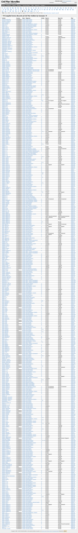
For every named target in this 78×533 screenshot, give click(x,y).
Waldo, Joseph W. (6, 72)
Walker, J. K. (5, 154)
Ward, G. (4, 298)
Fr (47, 8)
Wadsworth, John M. (6, 42)
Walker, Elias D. (5, 120)
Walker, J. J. (5, 152)
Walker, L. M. (5, 186)
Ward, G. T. (4, 299)
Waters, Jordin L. (6, 426)
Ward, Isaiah (5, 310)
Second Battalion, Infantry (31, 23)
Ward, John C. (5, 326)
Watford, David (5, 441)
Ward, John (4, 320)
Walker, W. (4, 207)
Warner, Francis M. (6, 362)
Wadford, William (6, 35)
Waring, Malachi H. (6, 356)
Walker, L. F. (5, 184)
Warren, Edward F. (6, 366)
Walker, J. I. (4, 151)
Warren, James (5, 374)
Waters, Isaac (5, 415)
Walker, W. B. (5, 208)
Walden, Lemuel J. (6, 64)
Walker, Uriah (5, 204)
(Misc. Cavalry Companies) (32, 52)
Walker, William (5, 212)
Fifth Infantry (28, 28)
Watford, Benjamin (6, 440)
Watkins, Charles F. (6, 450)
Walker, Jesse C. (6, 175)
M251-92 (73, 41)
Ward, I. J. (4, 306)
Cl (28, 8)
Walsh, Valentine (5, 263)
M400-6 (72, 270)
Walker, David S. (5, 112)
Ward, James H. (5, 318)
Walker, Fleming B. (6, 123)
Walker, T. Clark (5, 201)
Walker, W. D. (5, 209)
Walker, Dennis (5, 114)
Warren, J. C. (5, 369)
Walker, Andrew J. (6, 96)
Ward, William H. (5, 346)
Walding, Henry (5, 67)
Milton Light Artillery (30, 275)
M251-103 (73, 33)
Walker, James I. (6, 169)
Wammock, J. (5, 281)
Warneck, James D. (6, 360)
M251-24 (73, 225)
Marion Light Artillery (30, 225)
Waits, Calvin (5, 53)
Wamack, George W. (6, 276)
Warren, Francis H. (6, 367)
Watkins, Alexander (6, 448)
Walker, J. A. (5, 146)
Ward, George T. (5, 300)
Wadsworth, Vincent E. (7, 49)
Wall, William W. (5, 239)
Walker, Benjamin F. (6, 102)
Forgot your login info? (67, 1)
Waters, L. (4, 427)
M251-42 (73, 42)
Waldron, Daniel (5, 77)
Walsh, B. (4, 260)
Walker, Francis (5, 124)
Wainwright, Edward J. (7, 51)
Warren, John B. (5, 375)
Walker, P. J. (5, 195)
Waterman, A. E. (5, 406)
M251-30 (73, 30)
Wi (28, 11)
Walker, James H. (6, 168)
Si (70, 9)
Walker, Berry (5, 105)
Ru (63, 9)
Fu (50, 8)
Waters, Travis (5, 434)
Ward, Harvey (5, 303)
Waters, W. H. (5, 435)
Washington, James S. (7, 399)
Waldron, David (5, 78)
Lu (24, 9)
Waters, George (5, 413)
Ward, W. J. (4, 340)
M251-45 (73, 23)
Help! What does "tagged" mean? (51, 13)
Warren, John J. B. (6, 377)
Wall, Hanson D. (5, 225)
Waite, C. (4, 52)
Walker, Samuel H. (6, 200)
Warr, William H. (5, 363)
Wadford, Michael (6, 34)
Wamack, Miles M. (6, 278)
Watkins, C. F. (5, 449)
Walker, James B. (6, 167)
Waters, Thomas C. (6, 433)
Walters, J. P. (5, 271)
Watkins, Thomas (6, 458)
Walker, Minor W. (6, 192)
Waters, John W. (5, 425)
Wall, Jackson (5, 226)
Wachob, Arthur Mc (6, 19)
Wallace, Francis (5, 244)
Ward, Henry (5, 304)
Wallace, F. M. (5, 243)
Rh (57, 9)
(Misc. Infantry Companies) (32, 33)
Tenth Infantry (29, 43)
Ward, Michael (5, 330)
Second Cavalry (29, 38)
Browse (19, 5)
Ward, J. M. (4, 314)
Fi (45, 8)
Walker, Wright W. (6, 223)
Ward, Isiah (4, 311)
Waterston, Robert (6, 439)
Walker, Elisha (5, 121)
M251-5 (72, 69)
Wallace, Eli (4, 242)
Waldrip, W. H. (5, 73)
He (66, 8)
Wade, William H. (6, 31)
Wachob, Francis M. (6, 20)
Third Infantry (29, 48)
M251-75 (73, 31)
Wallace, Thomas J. (6, 250)
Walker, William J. (6, 218)
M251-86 (73, 19)
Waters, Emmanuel (6, 410)
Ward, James (5, 315)
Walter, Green (5, 270)
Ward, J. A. (4, 312)
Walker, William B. (6, 215)
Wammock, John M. (6, 283)
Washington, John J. (6, 400)
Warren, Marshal (5, 383)
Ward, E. (4, 296)
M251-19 (73, 52)
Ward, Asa (4, 291)
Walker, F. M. (5, 122)
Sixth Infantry (29, 31)
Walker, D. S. (5, 107)
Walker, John (5, 179)
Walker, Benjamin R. (6, 104)
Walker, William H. (6, 216)
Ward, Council (5, 295)
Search (14, 5)
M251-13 (73, 38)
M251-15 (73, 85)
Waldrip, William (5, 74)
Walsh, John (5, 261)
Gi (55, 8)
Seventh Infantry (29, 44)
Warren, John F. (5, 376)
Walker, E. (4, 115)
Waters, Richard (5, 432)
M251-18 (73, 50)
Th (10, 11)
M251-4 (72, 22)
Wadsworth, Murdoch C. (7, 45)
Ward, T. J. (4, 338)
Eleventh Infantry (29, 27)
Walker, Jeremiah (6, 171)
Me (32, 9)
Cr (31, 8)
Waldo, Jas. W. (5, 69)
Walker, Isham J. (6, 144)
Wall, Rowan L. (5, 233)
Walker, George (5, 126)
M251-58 (73, 37)
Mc (29, 9)
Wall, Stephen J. (5, 235)
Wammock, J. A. (5, 282)
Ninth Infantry (29, 41)
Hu (71, 8)
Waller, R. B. (5, 255)
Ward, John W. (5, 328)
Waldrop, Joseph (5, 86)
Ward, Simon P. (5, 337)
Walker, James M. (6, 170)
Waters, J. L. (5, 421)
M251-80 (73, 44)
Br (18, 8)
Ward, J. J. (4, 313)
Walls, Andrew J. (6, 259)
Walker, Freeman (6, 125)
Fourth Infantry (29, 37)
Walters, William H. (6, 273)
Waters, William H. (6, 438)
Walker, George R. (6, 131)
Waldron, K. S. (5, 82)
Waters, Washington (6, 437)
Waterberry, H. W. (6, 405)
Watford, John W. (6, 442)
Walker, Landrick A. (6, 187)
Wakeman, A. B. (5, 58)
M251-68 (73, 28)
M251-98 (73, 43)
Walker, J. (4, 145)
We (25, 11)
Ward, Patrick (5, 334)
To (13, 11)
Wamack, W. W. (5, 279)
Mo (35, 9)
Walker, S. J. (5, 199)
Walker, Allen (5, 92)
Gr (58, 8)
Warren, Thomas (5, 389)
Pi (47, 9)
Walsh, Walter (5, 264)
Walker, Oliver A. (5, 194)
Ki (5, 9)
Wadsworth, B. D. (6, 38)
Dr (38, 8)
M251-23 (73, 86)
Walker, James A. (6, 164)
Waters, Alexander (6, 408)
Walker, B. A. (5, 99)
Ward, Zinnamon (5, 350)
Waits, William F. (6, 56)
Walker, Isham (5, 141)
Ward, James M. (5, 319)
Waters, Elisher (5, 409)
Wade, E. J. (4, 25)
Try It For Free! (26, 5)
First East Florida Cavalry (31, 270)
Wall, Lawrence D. (6, 231)
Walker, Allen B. (5, 93)
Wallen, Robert (5, 251)
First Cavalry (28, 22)
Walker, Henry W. (6, 138)
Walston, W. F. (5, 268)
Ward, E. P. (4, 297)
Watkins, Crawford (6, 453)
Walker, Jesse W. (6, 176)
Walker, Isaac (5, 140)
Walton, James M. (6, 275)
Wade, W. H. (5, 30)
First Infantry (28, 30)
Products (8, 5)
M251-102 (73, 27)
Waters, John (5, 423)
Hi (68, 8)
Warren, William (5, 391)
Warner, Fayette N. (6, 361)
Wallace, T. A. (5, 249)
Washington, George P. (7, 397)
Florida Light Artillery (30, 40)
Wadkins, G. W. (5, 36)
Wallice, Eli (4, 258)
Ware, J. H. (4, 352)
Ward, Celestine (5, 294)
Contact (43, 5)
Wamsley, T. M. (5, 286)
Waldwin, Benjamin (6, 88)
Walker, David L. (5, 109)
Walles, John (5, 257)
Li (18, 9)
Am (7, 8)
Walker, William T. (6, 221)
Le (16, 9)
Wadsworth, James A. (7, 41)
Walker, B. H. (5, 101)
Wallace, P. (4, 247)
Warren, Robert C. (6, 385)
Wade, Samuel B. (6, 29)
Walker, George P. (6, 130)
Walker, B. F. (5, 100)
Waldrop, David (5, 85)
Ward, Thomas (5, 339)
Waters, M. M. (5, 429)
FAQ (32, 5)
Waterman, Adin (5, 407)
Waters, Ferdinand (6, 411)
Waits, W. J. (4, 54)
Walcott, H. (4, 59)
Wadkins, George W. (6, 37)
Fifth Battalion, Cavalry (31, 50)
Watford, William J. (6, 447)
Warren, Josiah (5, 378)
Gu (61, 8)
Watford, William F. (6, 446)
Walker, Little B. (5, 188)
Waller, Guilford (5, 252)
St (2, 11)
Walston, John (5, 266)
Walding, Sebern (5, 68)
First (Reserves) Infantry (31, 25)
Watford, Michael (6, 443)
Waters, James (5, 422)
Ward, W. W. (5, 343)
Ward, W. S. (4, 342)
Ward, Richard (5, 335)
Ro (60, 9)
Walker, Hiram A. (5, 139)
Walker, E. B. (5, 116)
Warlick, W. (4, 358)
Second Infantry (29, 42)
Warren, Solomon (6, 386)
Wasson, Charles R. (6, 402)
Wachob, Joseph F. (6, 21)
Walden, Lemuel (5, 62)
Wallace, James (5, 245)
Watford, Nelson (5, 445)
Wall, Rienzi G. (5, 232)
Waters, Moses (5, 430)
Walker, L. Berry (5, 183)
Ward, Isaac (4, 308)
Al (4, 8)
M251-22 (73, 40)
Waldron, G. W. (5, 81)
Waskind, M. (5, 401)
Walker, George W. (6, 132)
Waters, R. (4, 431)
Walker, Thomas (5, 202)
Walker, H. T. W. (5, 136)
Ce (26, 8)
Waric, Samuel (5, 354)
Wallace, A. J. (5, 241)
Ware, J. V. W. (5, 353)
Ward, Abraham (5, 288)
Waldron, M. (4, 84)
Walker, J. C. (5, 148)
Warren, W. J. (5, 390)
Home (3, 5)
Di (36, 8)
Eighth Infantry (29, 19)
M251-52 (73, 48)
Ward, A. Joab (5, 287)
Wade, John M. (5, 27)
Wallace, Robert (5, 248)
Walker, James (5, 157)
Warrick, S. (4, 395)
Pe (44, 9)
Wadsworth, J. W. (6, 40)
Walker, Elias (5, 118)
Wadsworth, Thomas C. (7, 48)
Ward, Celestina (5, 292)
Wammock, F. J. (5, 280)
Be (13, 8)
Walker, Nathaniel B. (6, 193)
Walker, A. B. (5, 89)
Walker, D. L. (5, 106)
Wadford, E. (4, 33)
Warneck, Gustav (6, 359)
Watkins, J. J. (5, 455)
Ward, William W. (6, 348)
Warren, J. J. (5, 370)
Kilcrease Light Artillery (31, 86)
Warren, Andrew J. (6, 364)
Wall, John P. (5, 229)
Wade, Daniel (5, 23)
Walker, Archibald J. (6, 98)
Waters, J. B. (5, 419)
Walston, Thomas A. (6, 267)
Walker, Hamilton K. (6, 137)
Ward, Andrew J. (5, 290)
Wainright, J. (5, 50)
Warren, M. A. (5, 382)
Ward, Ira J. (4, 307)
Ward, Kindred (5, 329)
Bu (21, 8)
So (73, 9)
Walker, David (5, 108)
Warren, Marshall (6, 384)
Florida (23, 19)
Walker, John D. (5, 180)
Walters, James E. (6, 272)
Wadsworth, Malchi (6, 44)
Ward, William (5, 344)
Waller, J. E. (4, 253)
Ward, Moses (5, 332)
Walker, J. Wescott (6, 156)
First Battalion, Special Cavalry (32, 69)
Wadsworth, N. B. (6, 46)
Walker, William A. (6, 213)
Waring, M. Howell (6, 355)
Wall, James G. (5, 227)
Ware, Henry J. (5, 351)
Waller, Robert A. (5, 256)
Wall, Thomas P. (5, 237)
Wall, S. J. (4, 234)
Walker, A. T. (5, 90)
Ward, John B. (5, 324)
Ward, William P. (5, 347)
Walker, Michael (5, 191)
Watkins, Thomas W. (6, 459)
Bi (15, 8)
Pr (49, 9)
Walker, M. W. (5, 189)
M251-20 (73, 275)
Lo (21, 9)
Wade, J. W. (4, 26)
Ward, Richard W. (6, 336)
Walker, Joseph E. (6, 181)
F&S (42, 100)
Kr (8, 9)
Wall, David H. (5, 224)
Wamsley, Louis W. (6, 284)
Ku (11, 9)
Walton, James (5, 274)
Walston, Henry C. (6, 265)
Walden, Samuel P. (6, 65)
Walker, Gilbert (5, 134)
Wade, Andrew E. (6, 22)
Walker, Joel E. (5, 177)
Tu (16, 11)
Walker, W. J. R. (5, 210)
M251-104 (73, 240)
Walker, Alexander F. (6, 91)
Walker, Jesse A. (6, 172)
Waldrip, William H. (6, 76)
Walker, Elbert (5, 117)
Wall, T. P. (4, 236)
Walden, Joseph (5, 61)
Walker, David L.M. (6, 110)
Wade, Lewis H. (5, 28)
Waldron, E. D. (5, 80)
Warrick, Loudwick (6, 394)
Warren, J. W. (5, 372)
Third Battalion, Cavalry (31, 85)
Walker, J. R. (5, 155)
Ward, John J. (5, 327)
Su (5, 11)
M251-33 (73, 25)
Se (68, 9)
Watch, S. (4, 403)
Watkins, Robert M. (6, 457)
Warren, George (5, 368)
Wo (31, 11)
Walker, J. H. (5, 149)
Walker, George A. (6, 129)
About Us (37, 5)
